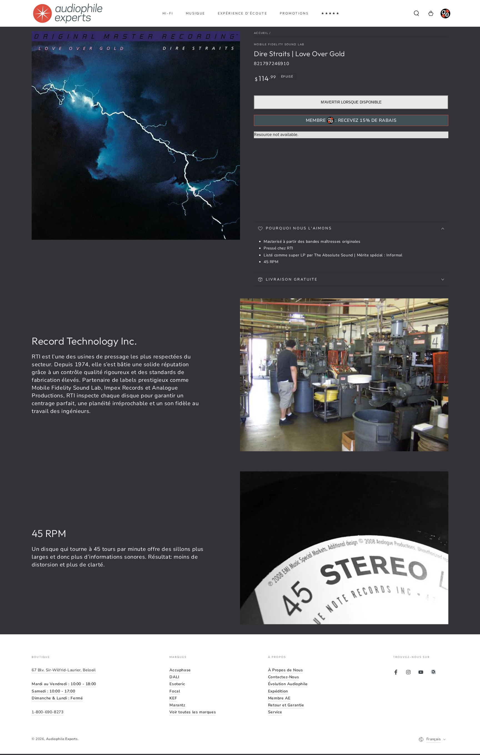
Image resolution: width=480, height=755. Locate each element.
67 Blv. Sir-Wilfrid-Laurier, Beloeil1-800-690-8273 (64, 691)
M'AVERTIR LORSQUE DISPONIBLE (351, 102)
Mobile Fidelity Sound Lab (279, 44)
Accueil (261, 33)
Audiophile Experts (62, 739)
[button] (416, 13)
